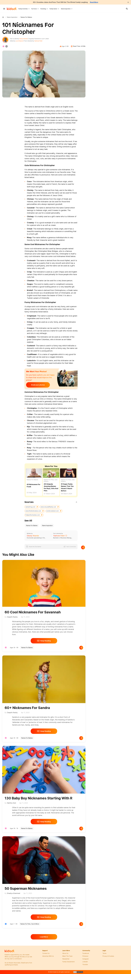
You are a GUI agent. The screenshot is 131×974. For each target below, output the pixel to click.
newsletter (65, 959)
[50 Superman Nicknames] (43, 859)
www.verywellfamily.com (48, 507)
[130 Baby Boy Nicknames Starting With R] (43, 769)
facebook (85, 953)
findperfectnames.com (32, 515)
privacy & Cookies (108, 956)
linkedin (85, 961)
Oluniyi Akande (23, 38)
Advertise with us (48, 956)
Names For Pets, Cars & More (50, 480)
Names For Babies (32, 479)
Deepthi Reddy (12, 617)
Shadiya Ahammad (13, 893)
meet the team (67, 956)
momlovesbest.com (52, 511)
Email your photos (38, 385)
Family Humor (53, 9)
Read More (94, 2)
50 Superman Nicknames (26, 888)
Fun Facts (34, 9)
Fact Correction (71, 546)
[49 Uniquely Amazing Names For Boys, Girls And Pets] (51, 472)
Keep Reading (45, 641)
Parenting (43, 9)
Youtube (85, 964)
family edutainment (68, 961)
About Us (65, 953)
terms (104, 953)
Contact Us (45, 953)
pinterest (85, 956)
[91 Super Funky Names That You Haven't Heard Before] (68, 473)
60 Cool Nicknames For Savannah (33, 612)
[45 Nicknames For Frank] (34, 473)
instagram (85, 959)
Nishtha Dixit (11, 803)
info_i (6, 46)
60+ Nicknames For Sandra (27, 708)
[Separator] (83, 547)
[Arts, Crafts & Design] (6, 924)
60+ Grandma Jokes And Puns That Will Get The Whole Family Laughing (60, 2)
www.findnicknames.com (33, 511)
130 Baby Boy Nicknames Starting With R (38, 798)
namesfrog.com (30, 507)
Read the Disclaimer (35, 546)
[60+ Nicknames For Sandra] (43, 678)
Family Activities (23, 9)
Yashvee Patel (38, 41)
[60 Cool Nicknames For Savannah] (43, 583)
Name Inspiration (66, 9)
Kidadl (3, 17)
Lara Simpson (19, 41)
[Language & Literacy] (3, 46)
